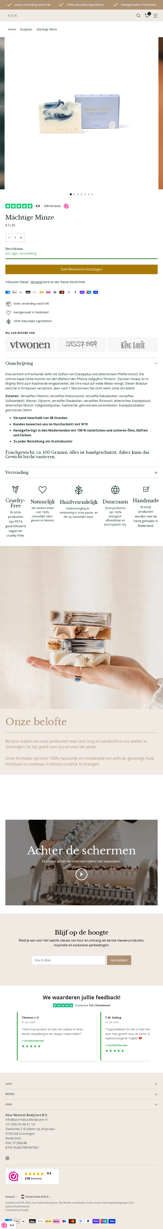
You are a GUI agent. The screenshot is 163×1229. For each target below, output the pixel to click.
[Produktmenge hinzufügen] (21, 238)
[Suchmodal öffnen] (138, 16)
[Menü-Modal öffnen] (155, 16)
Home (12, 29)
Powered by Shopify (16, 1210)
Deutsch (10, 1196)
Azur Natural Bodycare (44, 1202)
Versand (36, 282)
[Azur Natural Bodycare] (12, 15)
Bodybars (26, 29)
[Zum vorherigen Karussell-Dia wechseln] (145, 798)
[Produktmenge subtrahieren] (9, 238)
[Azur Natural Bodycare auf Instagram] (7, 1159)
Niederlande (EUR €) (37, 1196)
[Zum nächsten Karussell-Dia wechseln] (154, 798)
